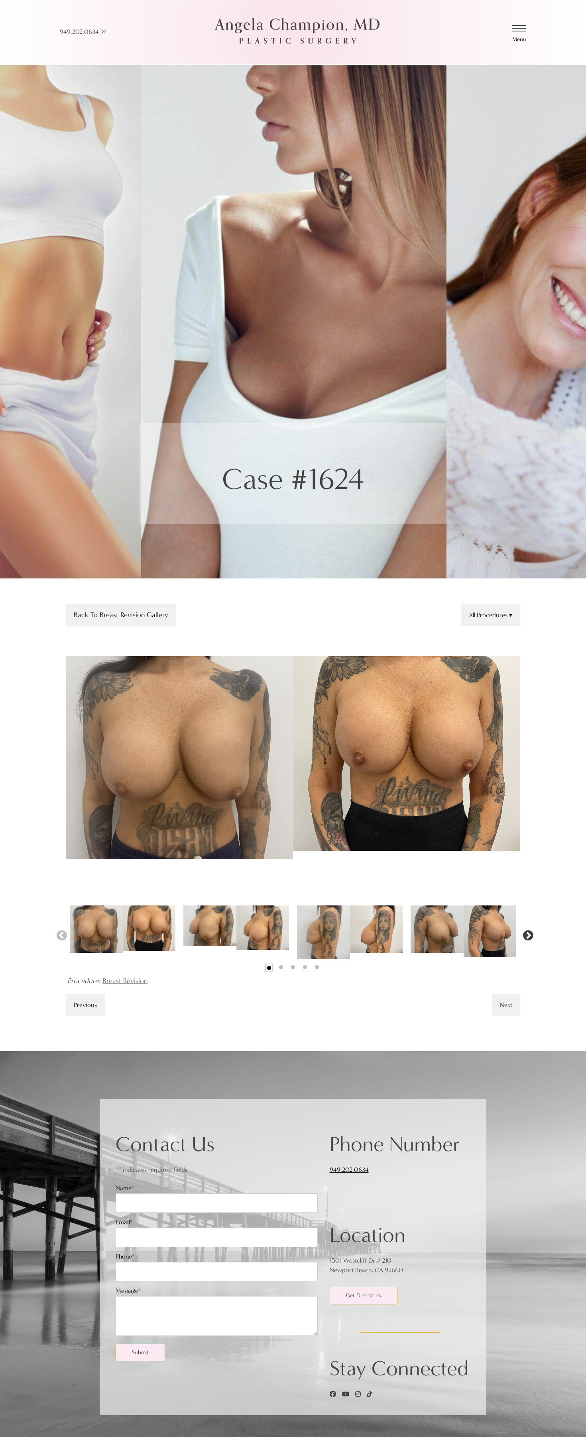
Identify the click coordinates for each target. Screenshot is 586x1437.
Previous (85, 1005)
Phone (125, 1256)
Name (125, 1188)
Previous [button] (60, 934)
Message (128, 1290)
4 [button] (305, 968)
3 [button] (293, 968)
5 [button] (317, 968)
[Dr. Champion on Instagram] (358, 1394)
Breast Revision (124, 981)
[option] (293, 758)
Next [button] (526, 934)
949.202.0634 (80, 31)
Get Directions (363, 1295)
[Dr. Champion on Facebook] (333, 1394)
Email (124, 1222)
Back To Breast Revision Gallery (121, 615)
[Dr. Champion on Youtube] (345, 1394)
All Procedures (489, 615)
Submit (140, 1352)
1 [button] (269, 968)
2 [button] (281, 968)
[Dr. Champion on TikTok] (369, 1394)
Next (506, 1005)
